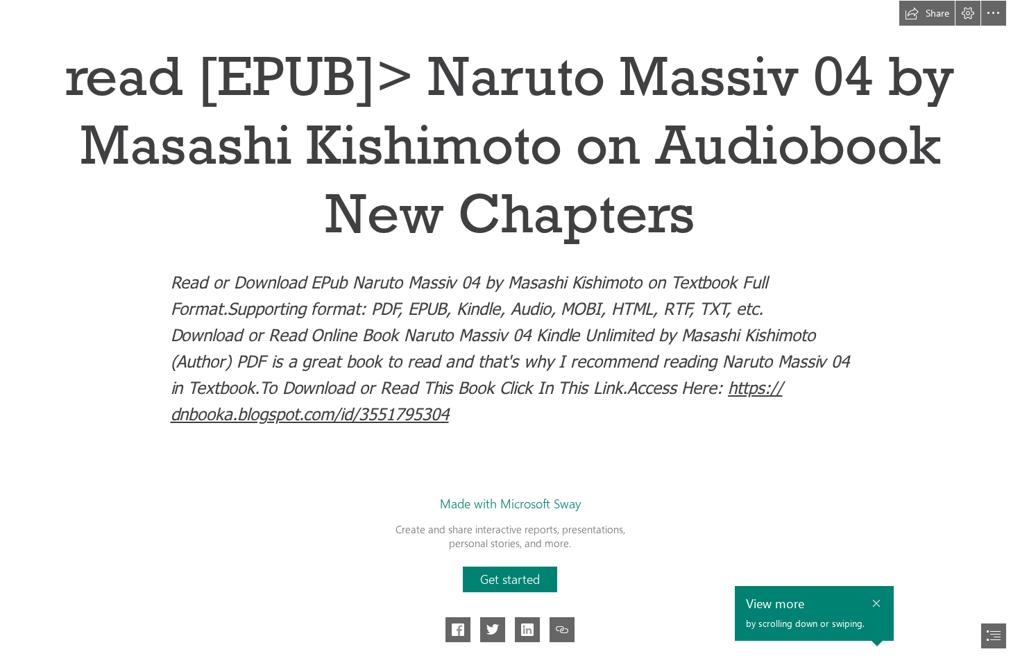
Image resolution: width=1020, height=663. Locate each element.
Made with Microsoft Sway (510, 503)
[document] (510, 331)
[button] (927, 13)
